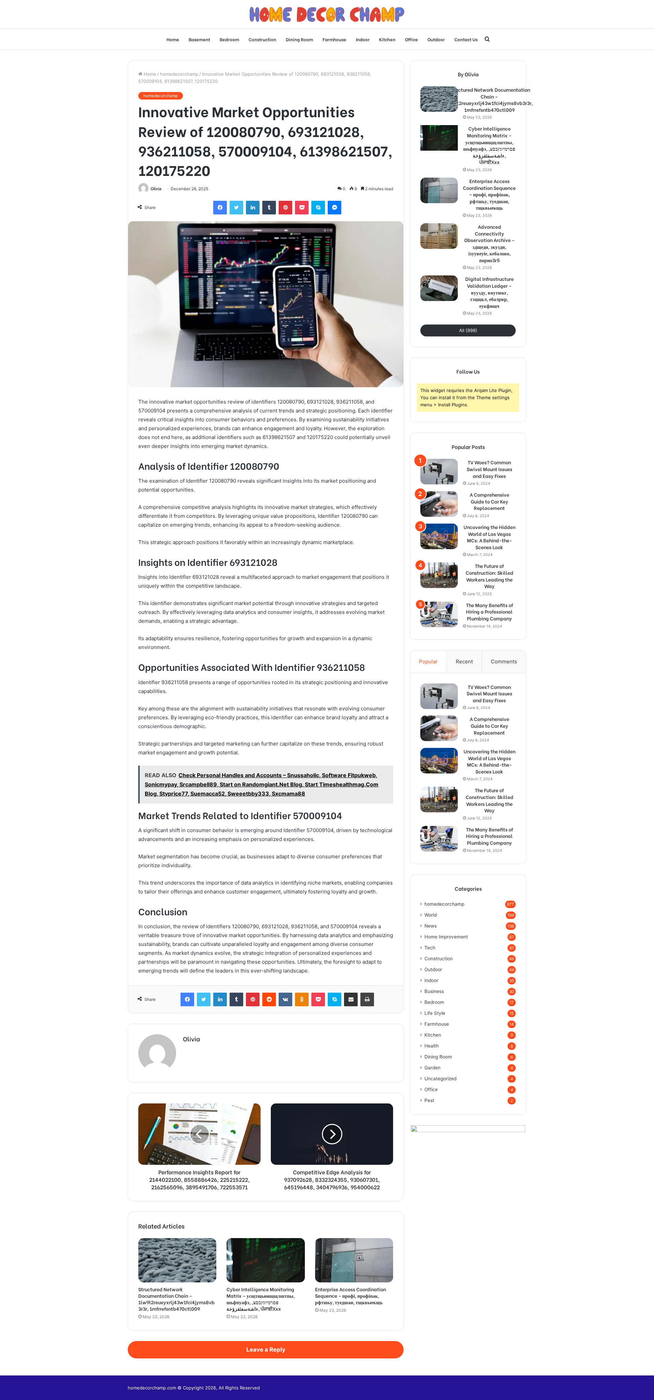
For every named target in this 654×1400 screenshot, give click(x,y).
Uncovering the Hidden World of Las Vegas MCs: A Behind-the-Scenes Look (489, 537)
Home (173, 39)
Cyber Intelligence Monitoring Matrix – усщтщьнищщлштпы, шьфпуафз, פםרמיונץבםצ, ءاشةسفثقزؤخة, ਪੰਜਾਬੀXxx (261, 1298)
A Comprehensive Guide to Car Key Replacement (489, 501)
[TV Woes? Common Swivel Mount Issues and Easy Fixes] (439, 471)
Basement (199, 39)
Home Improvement (446, 936)
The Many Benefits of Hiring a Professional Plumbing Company (489, 612)
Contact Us (466, 39)
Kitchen (387, 39)
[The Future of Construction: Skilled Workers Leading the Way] (439, 575)
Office (411, 39)
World (430, 915)
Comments (504, 661)
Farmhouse (334, 39)
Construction (262, 39)
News (430, 926)
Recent (464, 661)
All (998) (468, 330)
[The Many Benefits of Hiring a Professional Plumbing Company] (439, 614)
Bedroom (229, 39)
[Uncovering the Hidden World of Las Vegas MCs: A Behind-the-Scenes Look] (439, 536)
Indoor (363, 39)
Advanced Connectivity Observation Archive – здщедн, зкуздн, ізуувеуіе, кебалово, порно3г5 (489, 243)
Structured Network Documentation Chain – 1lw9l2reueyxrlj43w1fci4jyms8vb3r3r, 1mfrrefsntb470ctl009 (176, 1298)
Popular (428, 661)
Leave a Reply (265, 1349)
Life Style (434, 1013)
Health (431, 1046)
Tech (429, 947)
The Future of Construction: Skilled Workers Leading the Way (489, 575)
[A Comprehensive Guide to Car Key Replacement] (439, 504)
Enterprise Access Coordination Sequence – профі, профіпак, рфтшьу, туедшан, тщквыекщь (350, 1295)
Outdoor (436, 39)
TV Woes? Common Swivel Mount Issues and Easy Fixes (489, 469)
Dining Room (299, 39)
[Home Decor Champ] (327, 14)
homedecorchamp (179, 74)
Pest (429, 1100)
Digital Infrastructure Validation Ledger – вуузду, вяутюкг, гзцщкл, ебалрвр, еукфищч (489, 292)
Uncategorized (440, 1078)
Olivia (156, 188)
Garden (432, 1067)
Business (434, 991)
